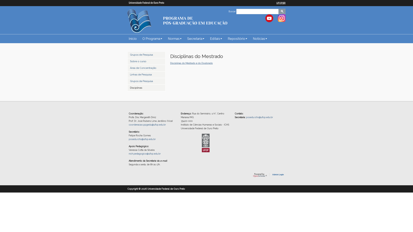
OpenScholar (260, 175)
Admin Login (278, 175)
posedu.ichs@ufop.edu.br (142, 139)
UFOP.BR (281, 3)
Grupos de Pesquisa (141, 54)
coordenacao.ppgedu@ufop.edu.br (147, 124)
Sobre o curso (138, 61)
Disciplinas (136, 87)
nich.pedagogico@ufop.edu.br (145, 153)
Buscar (232, 11)
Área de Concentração (143, 68)
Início (133, 39)
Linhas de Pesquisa (141, 74)
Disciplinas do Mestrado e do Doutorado (191, 63)
